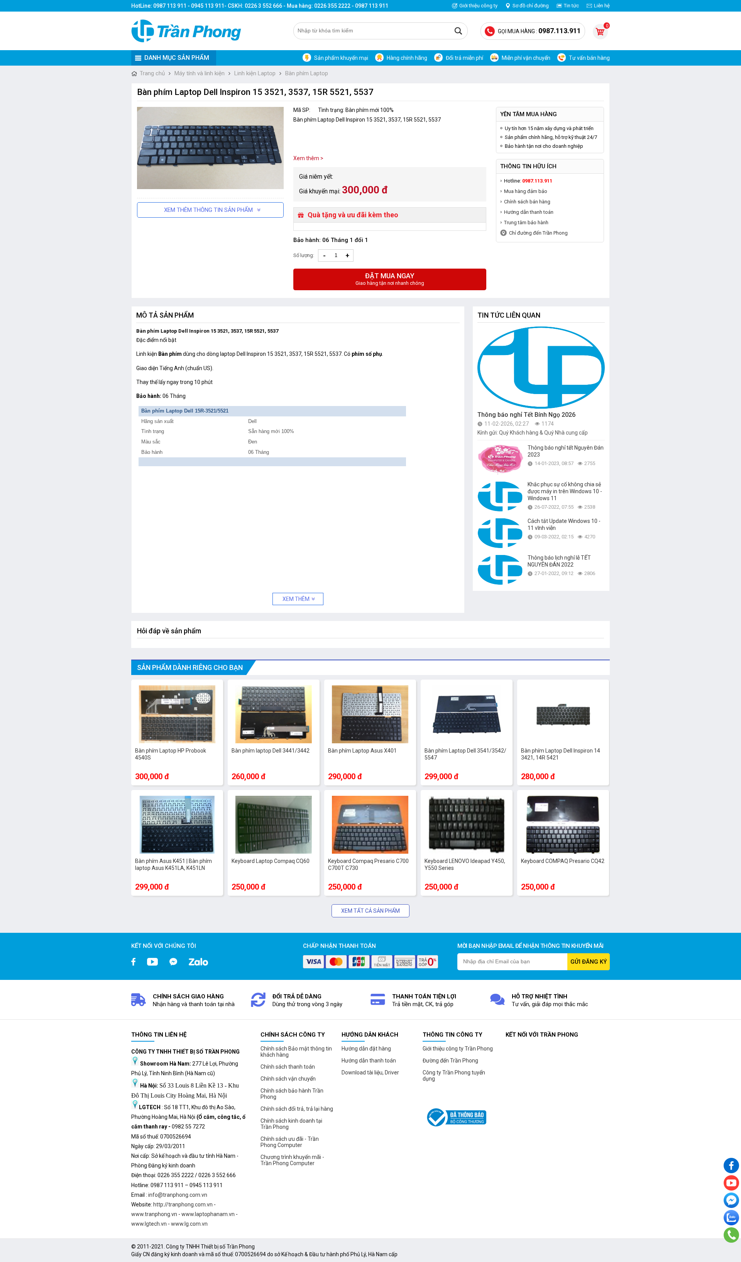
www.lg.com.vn (189, 1224)
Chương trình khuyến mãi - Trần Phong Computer (292, 1160)
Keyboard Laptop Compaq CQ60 (271, 861)
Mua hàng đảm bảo (525, 191)
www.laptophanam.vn (208, 1214)
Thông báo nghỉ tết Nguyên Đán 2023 (566, 451)
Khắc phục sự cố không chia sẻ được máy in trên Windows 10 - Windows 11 (565, 491)
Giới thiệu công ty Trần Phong (458, 1048)
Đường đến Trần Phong (450, 1060)
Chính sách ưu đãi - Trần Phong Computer (290, 1142)
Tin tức (571, 5)
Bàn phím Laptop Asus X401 (362, 751)
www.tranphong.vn (154, 1214)
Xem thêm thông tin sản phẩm (208, 209)
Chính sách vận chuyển (288, 1079)
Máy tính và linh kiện (199, 73)
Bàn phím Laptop (306, 73)
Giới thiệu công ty (478, 5)
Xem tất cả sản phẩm (370, 911)
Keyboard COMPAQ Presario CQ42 (562, 861)
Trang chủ (152, 73)
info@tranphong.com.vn (177, 1195)
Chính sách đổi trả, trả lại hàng (297, 1109)
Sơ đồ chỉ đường (531, 5)
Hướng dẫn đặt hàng (366, 1048)
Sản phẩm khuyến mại (341, 58)
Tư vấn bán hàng (589, 58)
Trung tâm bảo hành (526, 222)
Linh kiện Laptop (255, 73)
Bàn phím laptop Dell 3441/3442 (271, 751)
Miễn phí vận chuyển (526, 58)
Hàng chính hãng (407, 58)
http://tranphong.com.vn (183, 1204)
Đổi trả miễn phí (464, 58)
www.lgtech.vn (149, 1224)
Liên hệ (602, 5)
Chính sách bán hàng (527, 202)
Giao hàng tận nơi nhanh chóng (389, 279)
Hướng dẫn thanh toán (528, 212)
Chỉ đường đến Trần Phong (538, 233)
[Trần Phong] (189, 31)
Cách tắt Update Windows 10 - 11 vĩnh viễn (564, 524)
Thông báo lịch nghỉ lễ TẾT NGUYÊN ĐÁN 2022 (559, 561)
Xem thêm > (308, 158)
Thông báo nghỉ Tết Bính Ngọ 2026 (526, 414)
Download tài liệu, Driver (370, 1072)
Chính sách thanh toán (288, 1067)
